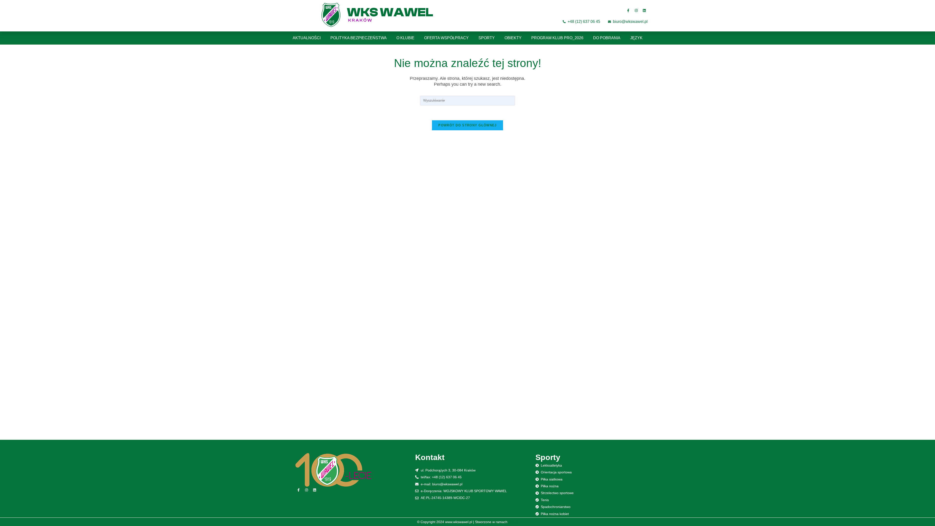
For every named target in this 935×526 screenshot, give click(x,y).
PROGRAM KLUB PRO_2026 (557, 38)
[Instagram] (636, 10)
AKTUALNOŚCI (307, 38)
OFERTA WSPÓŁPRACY (446, 38)
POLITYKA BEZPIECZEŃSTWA (358, 38)
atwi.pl (513, 522)
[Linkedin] (644, 10)
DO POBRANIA (606, 38)
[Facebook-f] (628, 10)
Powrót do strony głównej (467, 125)
